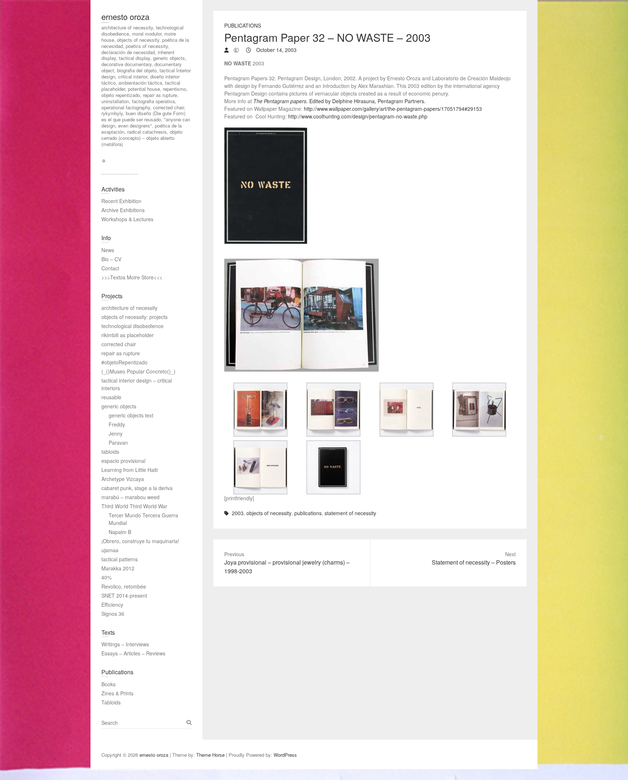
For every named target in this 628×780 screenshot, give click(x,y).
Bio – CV (111, 259)
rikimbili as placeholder (127, 335)
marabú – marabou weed (130, 497)
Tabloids (111, 702)
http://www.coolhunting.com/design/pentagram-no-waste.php (357, 116)
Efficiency (112, 604)
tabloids (110, 451)
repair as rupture (120, 353)
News (107, 250)
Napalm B (120, 532)
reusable (111, 397)
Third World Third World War (134, 506)
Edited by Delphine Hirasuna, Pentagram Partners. (339, 101)
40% (106, 577)
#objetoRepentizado (124, 362)
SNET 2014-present (124, 595)
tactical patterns (119, 559)
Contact (110, 268)
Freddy (117, 424)
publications (308, 513)
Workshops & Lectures (127, 219)
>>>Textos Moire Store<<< (131, 277)
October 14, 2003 (276, 49)
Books (108, 684)
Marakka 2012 (117, 568)
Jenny (115, 433)
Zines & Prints (117, 693)
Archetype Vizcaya (122, 478)
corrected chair (118, 344)
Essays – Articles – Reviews (133, 653)
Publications (242, 25)
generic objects (118, 406)
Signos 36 (112, 613)
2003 (237, 513)
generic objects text (131, 415)
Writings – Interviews (125, 644)
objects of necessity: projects (134, 316)
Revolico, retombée (123, 586)
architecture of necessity (129, 307)
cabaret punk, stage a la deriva (137, 488)
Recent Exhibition (121, 201)
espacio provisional (123, 460)
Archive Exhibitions (123, 210)
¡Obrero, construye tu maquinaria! (140, 541)
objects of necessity (268, 513)
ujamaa (109, 550)
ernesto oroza (125, 16)
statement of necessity (350, 513)
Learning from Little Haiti (129, 469)
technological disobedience (132, 326)
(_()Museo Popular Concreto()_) (138, 371)
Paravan (118, 442)
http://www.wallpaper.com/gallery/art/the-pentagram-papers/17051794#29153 (393, 108)
